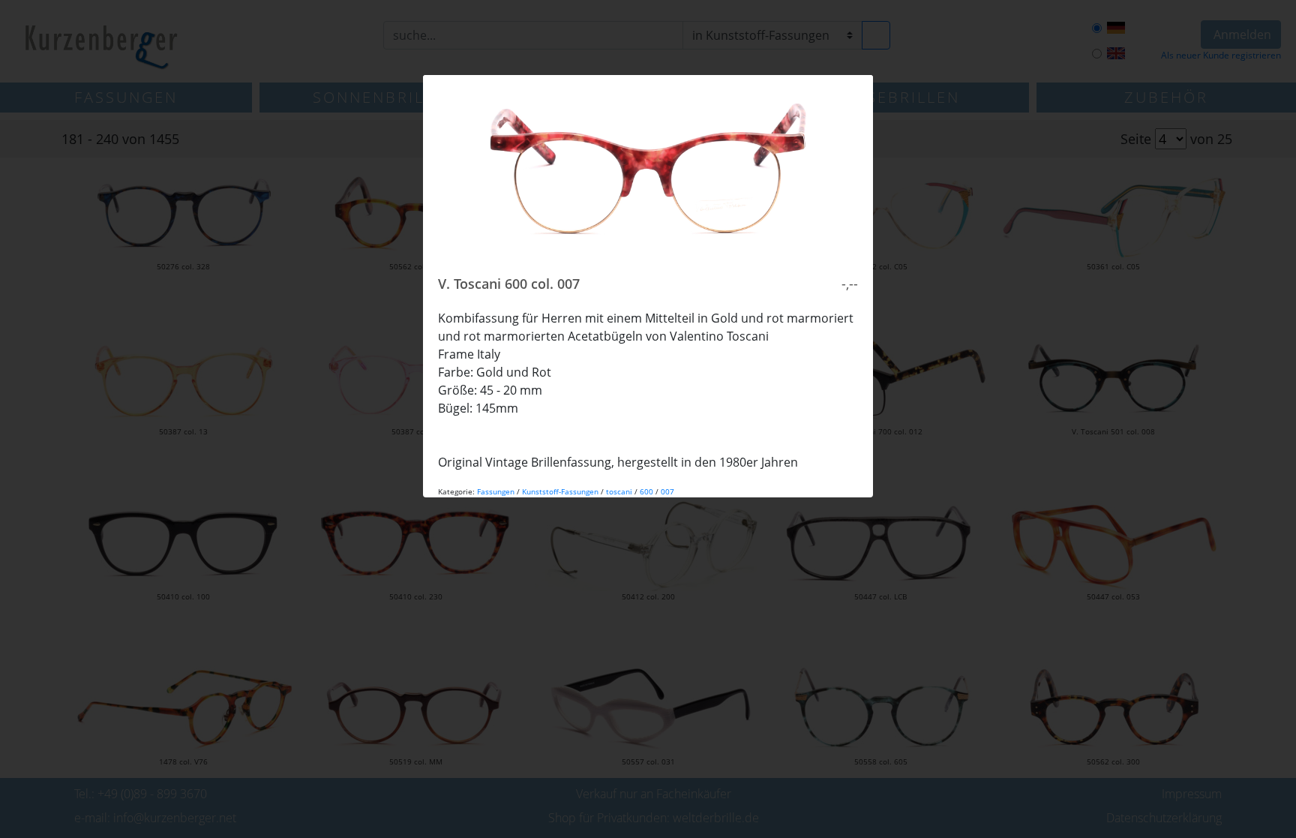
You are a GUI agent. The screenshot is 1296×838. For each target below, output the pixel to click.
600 (646, 491)
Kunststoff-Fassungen (560, 491)
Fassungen (495, 491)
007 (667, 491)
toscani (619, 491)
